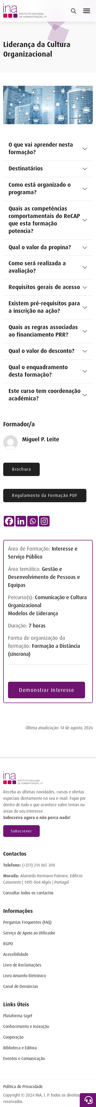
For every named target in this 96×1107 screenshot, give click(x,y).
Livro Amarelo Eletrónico (24, 976)
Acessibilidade (15, 954)
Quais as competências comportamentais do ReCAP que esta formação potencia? (44, 220)
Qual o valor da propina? (40, 247)
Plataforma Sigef (17, 1016)
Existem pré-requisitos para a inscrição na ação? (44, 307)
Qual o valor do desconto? (41, 351)
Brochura (21, 469)
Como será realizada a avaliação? (37, 267)
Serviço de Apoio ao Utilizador (29, 933)
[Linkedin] (20, 521)
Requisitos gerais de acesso (44, 287)
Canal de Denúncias (20, 986)
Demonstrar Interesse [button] (46, 690)
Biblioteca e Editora (20, 1048)
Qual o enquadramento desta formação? (38, 371)
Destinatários (26, 168)
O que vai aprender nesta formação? (41, 148)
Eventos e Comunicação (24, 1058)
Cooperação (13, 1037)
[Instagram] (44, 521)
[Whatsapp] (32, 521)
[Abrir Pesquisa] (73, 11)
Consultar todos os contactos (28, 893)
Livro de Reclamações (22, 965)
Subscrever (21, 831)
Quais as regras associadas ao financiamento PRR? (43, 330)
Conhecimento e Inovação (26, 1026)
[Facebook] (9, 521)
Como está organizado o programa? (40, 188)
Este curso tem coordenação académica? (45, 394)
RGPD (8, 943)
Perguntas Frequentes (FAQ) (27, 922)
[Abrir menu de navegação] (87, 11)
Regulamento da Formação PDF (45, 495)
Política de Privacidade (23, 1086)
